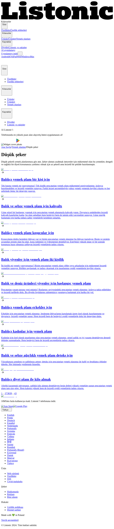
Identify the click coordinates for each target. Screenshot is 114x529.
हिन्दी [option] (9, 442)
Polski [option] (10, 417)
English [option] (10, 415)
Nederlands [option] (12, 425)
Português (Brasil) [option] (15, 450)
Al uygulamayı (8, 50)
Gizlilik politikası (15, 507)
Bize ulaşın (12, 497)
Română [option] (11, 447)
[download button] (8, 141)
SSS (9, 479)
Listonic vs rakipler (18, 47)
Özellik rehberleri (18, 30)
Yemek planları (23, 39)
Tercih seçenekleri (9, 520)
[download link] (7, 406)
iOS (11, 56)
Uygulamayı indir (9, 53)
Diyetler (5, 47)
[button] (4, 61)
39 (11, 393)
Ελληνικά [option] (11, 452)
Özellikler (5, 30)
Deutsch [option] (11, 420)
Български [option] (12, 460)
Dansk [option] (10, 455)
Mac (32, 56)
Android (5, 56)
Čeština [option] (10, 436)
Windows (25, 56)
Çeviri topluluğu (14, 481)
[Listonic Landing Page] (57, 19)
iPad (15, 56)
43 (15, 393)
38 (8, 393)
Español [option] (11, 423)
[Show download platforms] (20, 53)
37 (6, 393)
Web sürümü (13, 473)
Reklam (10, 494)
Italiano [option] (10, 439)
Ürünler (4, 39)
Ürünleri (12, 39)
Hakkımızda (13, 491)
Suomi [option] (10, 444)
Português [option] (11, 428)
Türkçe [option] (10, 463)
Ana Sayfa (6, 147)
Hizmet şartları (14, 510)
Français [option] (11, 434)
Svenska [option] (11, 431)
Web (19, 56)
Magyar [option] (10, 458)
